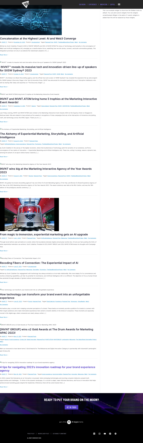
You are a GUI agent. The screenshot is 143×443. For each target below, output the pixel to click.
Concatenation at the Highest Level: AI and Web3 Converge (38, 38)
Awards (34, 106)
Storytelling (36, 269)
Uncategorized (36, 42)
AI (5, 269)
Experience (58, 301)
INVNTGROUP (57, 339)
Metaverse (64, 238)
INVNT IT (4, 42)
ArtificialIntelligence (10, 144)
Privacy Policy (31, 433)
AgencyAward (45, 106)
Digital (112, 4)
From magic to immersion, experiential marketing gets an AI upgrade (44, 234)
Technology (38, 144)
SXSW (58, 74)
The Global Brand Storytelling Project (86, 339)
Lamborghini (65, 339)
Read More (3, 55)
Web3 (76, 42)
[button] (119, 4)
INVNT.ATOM (49, 339)
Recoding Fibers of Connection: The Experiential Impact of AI (39, 262)
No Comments (83, 42)
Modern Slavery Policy (43, 433)
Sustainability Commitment (59, 433)
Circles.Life (23, 339)
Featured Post (49, 42)
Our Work (82, 4)
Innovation (103, 4)
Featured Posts (33, 141)
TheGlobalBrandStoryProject (66, 42)
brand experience (21, 144)
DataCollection (51, 301)
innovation (74, 374)
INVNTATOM (65, 106)
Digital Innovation (31, 339)
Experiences (93, 4)
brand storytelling (57, 374)
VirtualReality (81, 301)
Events (30, 301)
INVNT (55, 42)
